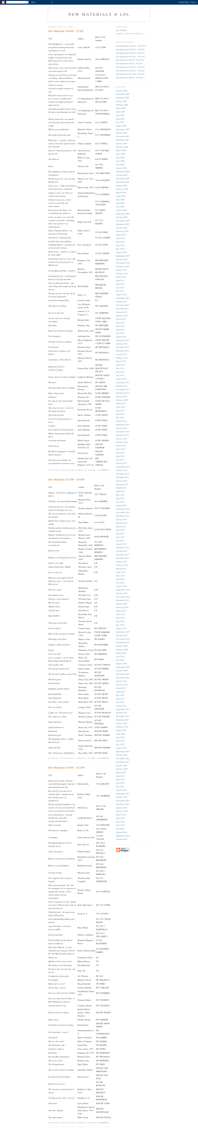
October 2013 (121, 386)
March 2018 (121, 568)
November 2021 (122, 716)
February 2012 (122, 315)
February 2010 (122, 231)
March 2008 (121, 150)
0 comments (103, 470)
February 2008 (122, 147)
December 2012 (122, 350)
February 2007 (122, 104)
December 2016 (122, 515)
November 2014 (122, 431)
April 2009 (120, 196)
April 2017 (120, 529)
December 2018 (122, 600)
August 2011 (121, 294)
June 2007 (120, 118)
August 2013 (121, 378)
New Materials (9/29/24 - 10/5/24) (130, 49)
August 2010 (121, 252)
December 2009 (122, 224)
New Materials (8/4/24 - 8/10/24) (130, 77)
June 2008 (120, 161)
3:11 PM (91, 758)
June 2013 (120, 371)
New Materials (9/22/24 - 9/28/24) (130, 53)
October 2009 (121, 217)
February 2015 (122, 442)
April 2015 (120, 449)
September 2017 (123, 547)
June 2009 (120, 203)
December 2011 (122, 308)
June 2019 (120, 621)
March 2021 (121, 688)
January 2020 (121, 645)
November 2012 (122, 347)
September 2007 (123, 129)
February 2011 (122, 273)
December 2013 (122, 392)
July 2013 (120, 375)
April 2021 (120, 691)
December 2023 (122, 804)
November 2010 (122, 262)
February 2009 (122, 189)
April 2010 (120, 238)
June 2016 (120, 498)
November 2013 (122, 389)
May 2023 (120, 779)
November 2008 (122, 178)
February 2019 (122, 607)
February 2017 (122, 523)
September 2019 (123, 631)
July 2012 (120, 333)
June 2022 (120, 740)
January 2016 (121, 480)
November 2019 (122, 639)
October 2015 (121, 470)
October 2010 (121, 259)
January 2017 (121, 519)
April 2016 (120, 491)
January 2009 (121, 185)
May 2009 (120, 199)
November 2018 (122, 596)
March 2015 (121, 445)
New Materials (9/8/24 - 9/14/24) (130, 60)
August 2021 (121, 705)
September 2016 (123, 508)
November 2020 (122, 674)
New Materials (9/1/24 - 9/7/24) (129, 63)
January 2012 (121, 312)
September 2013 (123, 382)
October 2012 (121, 343)
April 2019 (120, 614)
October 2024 (121, 839)
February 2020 (122, 649)
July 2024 (120, 828)
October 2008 (121, 175)
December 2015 (122, 477)
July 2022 (120, 744)
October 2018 (121, 593)
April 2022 (120, 733)
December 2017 (122, 558)
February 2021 (122, 684)
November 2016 (122, 512)
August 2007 (121, 125)
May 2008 (120, 157)
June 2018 (120, 579)
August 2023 (121, 790)
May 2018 (120, 575)
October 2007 (121, 132)
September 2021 (123, 709)
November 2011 (122, 305)
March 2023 (121, 772)
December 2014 (122, 435)
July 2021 (120, 702)
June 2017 (120, 537)
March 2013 (121, 361)
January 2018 (121, 561)
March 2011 (121, 276)
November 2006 (122, 94)
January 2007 (121, 101)
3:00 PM (91, 1123)
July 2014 (120, 417)
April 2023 (120, 776)
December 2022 (122, 762)
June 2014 (120, 414)
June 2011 (120, 287)
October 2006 (121, 90)
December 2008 (122, 182)
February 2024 (122, 811)
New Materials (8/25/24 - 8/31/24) (130, 67)
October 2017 (121, 551)
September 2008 (123, 171)
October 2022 (121, 754)
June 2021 (120, 698)
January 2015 (121, 438)
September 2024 (123, 835)
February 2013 (122, 357)
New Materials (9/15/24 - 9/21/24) (130, 56)
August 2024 (121, 832)
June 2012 (120, 329)
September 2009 (123, 213)
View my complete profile (129, 34)
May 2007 (120, 115)
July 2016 (120, 501)
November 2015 (122, 473)
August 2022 (121, 747)
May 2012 (120, 326)
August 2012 (121, 336)
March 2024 (121, 814)
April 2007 (120, 111)
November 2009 (122, 220)
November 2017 (122, 554)
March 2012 (121, 319)
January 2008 (121, 143)
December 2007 (122, 139)
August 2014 (121, 421)
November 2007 (122, 136)
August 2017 (121, 544)
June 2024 (120, 825)
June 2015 (120, 456)
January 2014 (121, 396)
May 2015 (120, 452)
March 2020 (121, 653)
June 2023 (120, 783)
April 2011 (120, 280)
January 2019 (121, 603)
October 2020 (121, 670)
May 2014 (120, 410)
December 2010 (122, 266)
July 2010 (120, 248)
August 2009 (121, 210)
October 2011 (121, 301)
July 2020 (120, 660)
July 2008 (120, 164)
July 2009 (120, 206)
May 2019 (120, 617)
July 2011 (120, 290)
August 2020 (121, 663)
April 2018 (120, 572)
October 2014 (121, 428)
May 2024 (120, 821)
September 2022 (123, 751)
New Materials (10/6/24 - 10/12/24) (131, 45)
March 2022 (121, 730)
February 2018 (122, 565)
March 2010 (121, 234)
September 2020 (123, 667)
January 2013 (121, 354)
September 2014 (123, 424)
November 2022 (122, 758)
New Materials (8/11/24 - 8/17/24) (130, 74)
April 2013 (120, 364)
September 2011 (123, 298)
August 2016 (121, 505)
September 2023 (123, 793)
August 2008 (121, 168)
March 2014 (121, 403)
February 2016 (122, 484)
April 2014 (120, 407)
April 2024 (120, 818)
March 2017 (121, 526)
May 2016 (120, 494)
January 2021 (121, 681)
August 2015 (121, 463)
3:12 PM (91, 470)
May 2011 (120, 284)
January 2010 (121, 227)
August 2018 (121, 586)
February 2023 (122, 768)
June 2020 (120, 656)
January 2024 (121, 807)
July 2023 (120, 786)
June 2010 (120, 245)
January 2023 (121, 765)
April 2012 (120, 322)
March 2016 (121, 487)
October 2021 (121, 712)
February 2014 (122, 400)
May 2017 (120, 533)
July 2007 (120, 122)
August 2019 (121, 628)
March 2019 (121, 610)
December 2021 (122, 719)
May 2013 (120, 368)
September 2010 (123, 255)
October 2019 (121, 635)
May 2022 (120, 737)
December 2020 (122, 677)
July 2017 (120, 540)
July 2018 (120, 582)
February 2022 (122, 726)
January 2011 (121, 269)
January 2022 (121, 723)
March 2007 (121, 108)
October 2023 (121, 797)
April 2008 (120, 153)
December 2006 (122, 97)
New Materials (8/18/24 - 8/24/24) (130, 70)
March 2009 (121, 192)
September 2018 (123, 589)
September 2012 (123, 340)
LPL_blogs (121, 30)
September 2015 (123, 466)
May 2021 (120, 695)
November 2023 (122, 800)
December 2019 (122, 642)
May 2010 (120, 241)
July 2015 (120, 459)
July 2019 (120, 624)
